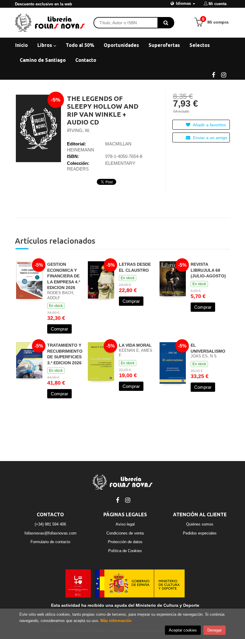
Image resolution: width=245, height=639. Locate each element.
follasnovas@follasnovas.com (50, 533)
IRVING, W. (78, 130)
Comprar (59, 328)
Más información (115, 620)
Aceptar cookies (183, 630)
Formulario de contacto (50, 542)
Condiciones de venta (125, 533)
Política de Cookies (125, 551)
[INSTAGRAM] (223, 74)
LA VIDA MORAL (135, 345)
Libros (45, 45)
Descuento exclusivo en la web (43, 4)
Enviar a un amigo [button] (209, 137)
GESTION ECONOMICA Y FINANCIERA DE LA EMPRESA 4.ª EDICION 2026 (63, 276)
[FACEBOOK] (213, 74)
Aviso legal (125, 524)
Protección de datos (125, 542)
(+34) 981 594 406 (50, 524)
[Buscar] (165, 22)
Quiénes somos (199, 524)
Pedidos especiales (200, 533)
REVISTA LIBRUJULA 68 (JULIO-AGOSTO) (208, 270)
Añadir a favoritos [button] (209, 124)
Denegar (214, 630)
